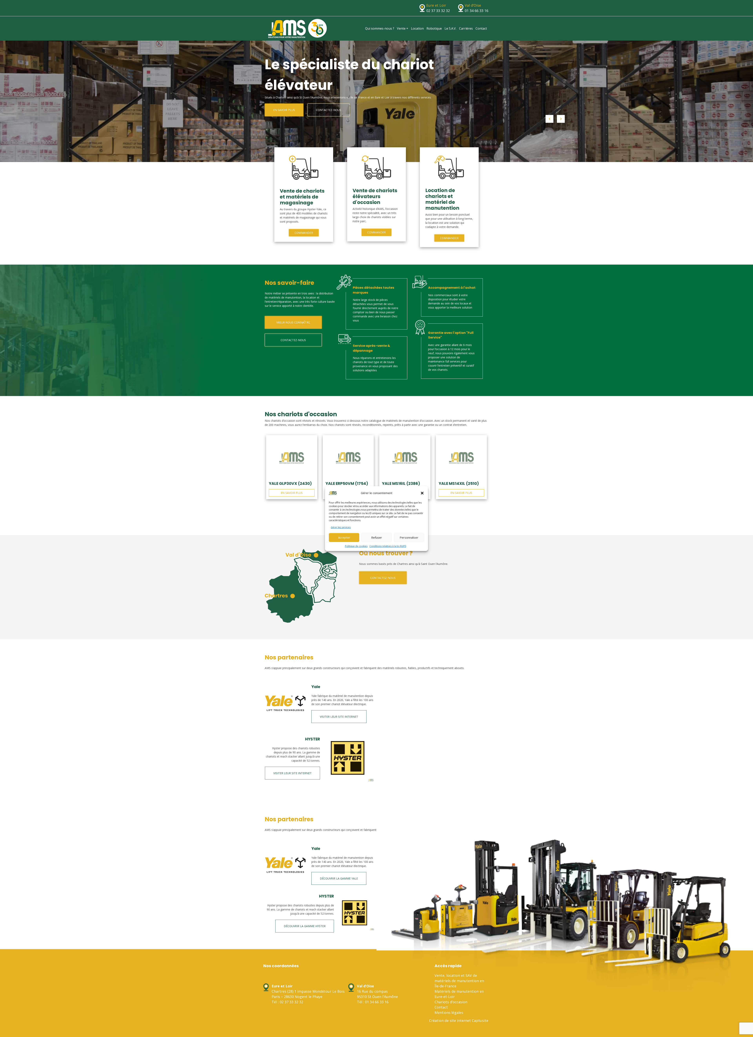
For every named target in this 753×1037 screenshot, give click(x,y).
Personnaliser (409, 537)
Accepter (344, 537)
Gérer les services (341, 527)
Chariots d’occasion (451, 1002)
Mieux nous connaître (293, 322)
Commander (304, 233)
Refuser (376, 537)
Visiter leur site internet (339, 716)
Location (417, 28)
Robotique (434, 28)
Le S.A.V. (450, 28)
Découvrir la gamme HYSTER (305, 926)
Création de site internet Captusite (458, 1020)
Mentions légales (449, 1012)
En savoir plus (284, 110)
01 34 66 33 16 (476, 10)
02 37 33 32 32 (438, 10)
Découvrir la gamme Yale (339, 878)
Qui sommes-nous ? (379, 28)
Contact (481, 28)
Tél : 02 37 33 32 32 (287, 1002)
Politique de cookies (356, 546)
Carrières (466, 28)
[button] (422, 493)
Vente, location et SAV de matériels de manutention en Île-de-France (459, 980)
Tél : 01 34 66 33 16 (372, 1002)
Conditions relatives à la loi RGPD (387, 546)
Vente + (402, 28)
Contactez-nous (328, 110)
